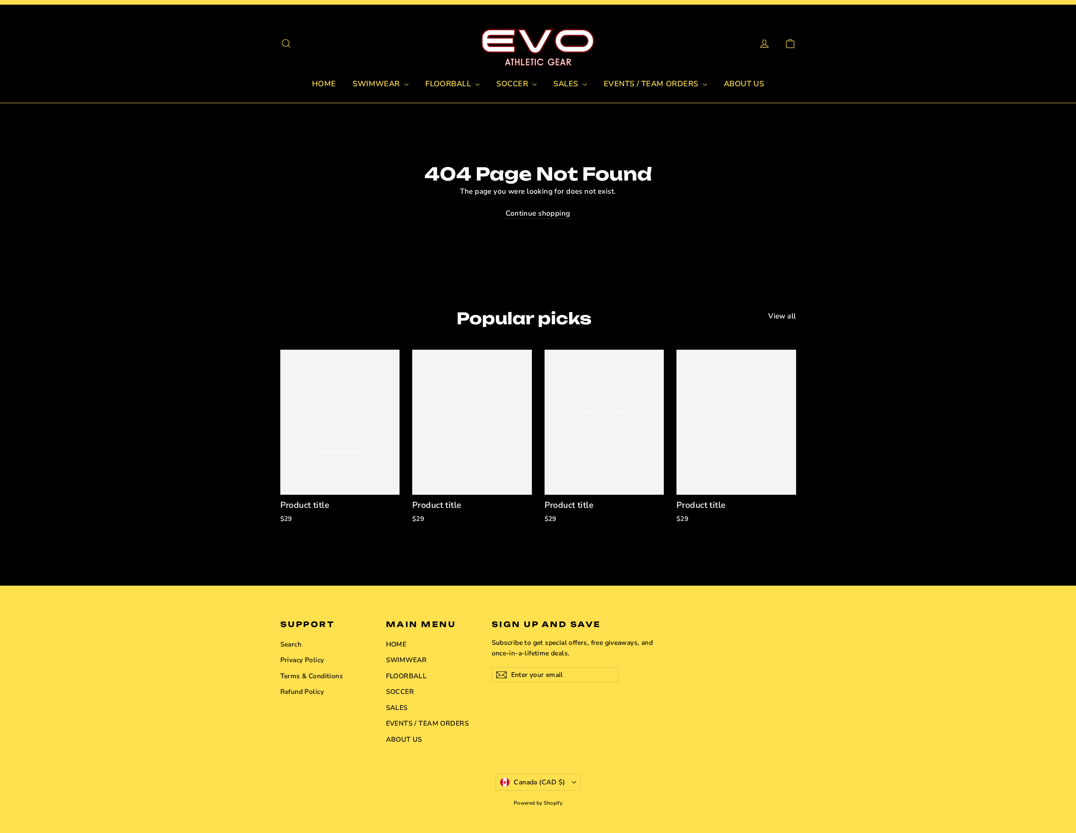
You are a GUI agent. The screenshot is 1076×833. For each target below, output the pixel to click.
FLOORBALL (449, 84)
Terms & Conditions (311, 676)
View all (782, 316)
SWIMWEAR (377, 84)
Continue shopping (538, 213)
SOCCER (513, 84)
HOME (324, 84)
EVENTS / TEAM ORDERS (652, 84)
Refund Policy (302, 691)
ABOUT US (744, 84)
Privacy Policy (302, 660)
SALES (566, 84)
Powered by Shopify (538, 803)
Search (291, 644)
